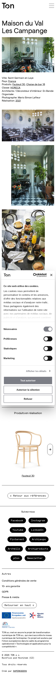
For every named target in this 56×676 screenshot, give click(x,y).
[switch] (48, 338)
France (12, 81)
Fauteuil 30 (18, 84)
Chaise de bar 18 (35, 84)
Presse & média (10, 597)
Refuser (28, 399)
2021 (18, 100)
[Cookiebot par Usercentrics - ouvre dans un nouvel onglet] (35, 275)
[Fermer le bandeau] (51, 275)
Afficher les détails (36, 371)
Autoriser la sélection (28, 389)
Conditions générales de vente (19, 580)
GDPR (5, 591)
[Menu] (51, 6)
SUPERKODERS (20, 670)
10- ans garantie (11, 586)
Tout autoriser (28, 380)
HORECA (15, 87)
